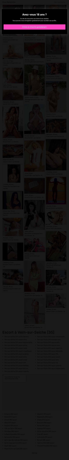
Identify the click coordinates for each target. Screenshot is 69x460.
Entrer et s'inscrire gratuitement (34, 27)
